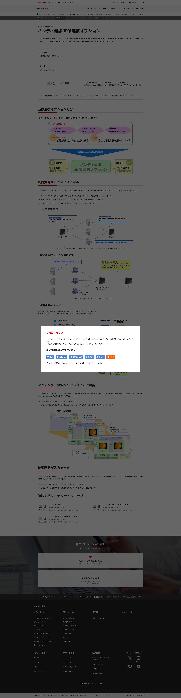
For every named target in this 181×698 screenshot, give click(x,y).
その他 (101, 357)
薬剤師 (90, 357)
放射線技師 (62, 357)
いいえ (112, 357)
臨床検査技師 (77, 357)
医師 (51, 357)
